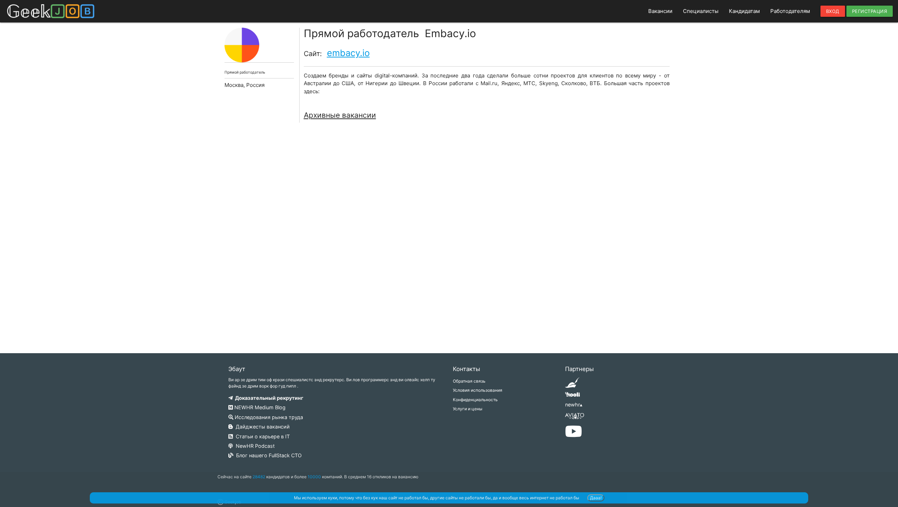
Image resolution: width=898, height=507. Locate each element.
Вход (832, 11)
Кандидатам (744, 11)
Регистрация (869, 11)
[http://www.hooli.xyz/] (572, 397)
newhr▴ (573, 404)
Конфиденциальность (475, 399)
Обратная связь (469, 381)
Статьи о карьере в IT (261, 436)
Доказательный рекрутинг (268, 398)
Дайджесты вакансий (261, 427)
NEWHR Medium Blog (259, 407)
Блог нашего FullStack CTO (267, 455)
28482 (259, 476)
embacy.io (348, 52)
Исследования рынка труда (268, 417)
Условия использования (477, 390)
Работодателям (790, 11)
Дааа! (596, 497)
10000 (314, 476)
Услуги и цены (467, 408)
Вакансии (660, 11)
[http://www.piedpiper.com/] (572, 385)
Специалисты (700, 11)
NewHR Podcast (254, 446)
